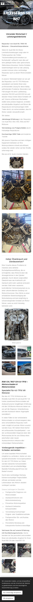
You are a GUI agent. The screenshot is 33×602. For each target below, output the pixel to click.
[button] (23, 3)
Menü (30, 3)
